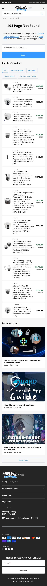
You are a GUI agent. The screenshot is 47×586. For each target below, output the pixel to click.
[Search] (42, 13)
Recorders (32, 70)
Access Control (9, 76)
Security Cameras (17, 70)
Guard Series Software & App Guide (19, 405)
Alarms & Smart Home (28, 76)
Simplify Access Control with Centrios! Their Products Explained (23, 361)
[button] (3, 8)
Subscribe (23, 570)
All (5, 70)
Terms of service (18, 581)
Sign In (31, 2)
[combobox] (23, 13)
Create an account (39, 2)
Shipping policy (29, 581)
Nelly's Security (9, 482)
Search (23, 55)
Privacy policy (11, 578)
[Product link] (23, 87)
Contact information (33, 578)
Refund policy (21, 578)
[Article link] (23, 347)
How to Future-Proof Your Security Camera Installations (22, 448)
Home (4, 18)
